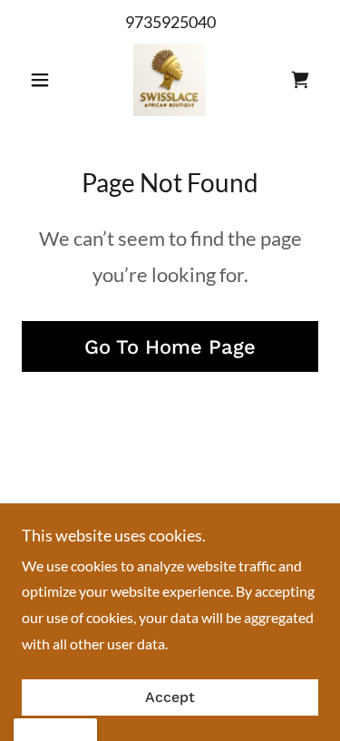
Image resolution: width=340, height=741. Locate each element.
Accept (170, 698)
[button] (44, 80)
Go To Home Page (170, 347)
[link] (169, 80)
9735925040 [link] (170, 22)
